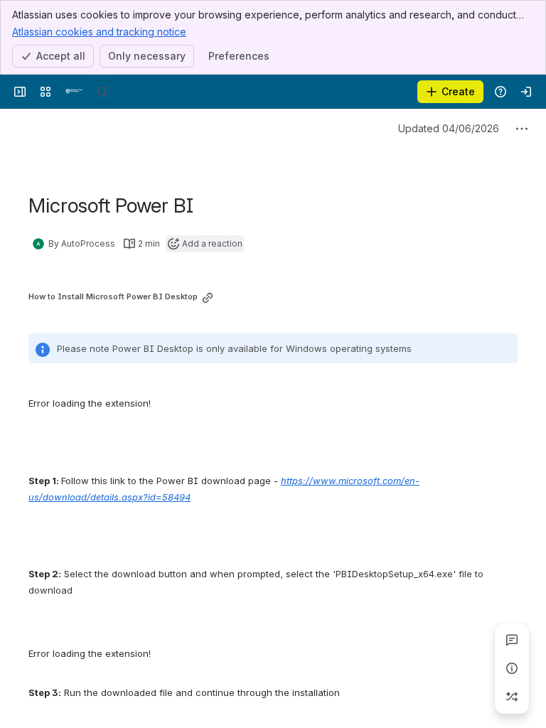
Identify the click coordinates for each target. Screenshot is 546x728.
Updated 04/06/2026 (448, 128)
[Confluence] (74, 91)
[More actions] (521, 128)
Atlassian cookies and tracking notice (99, 32)
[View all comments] (511, 639)
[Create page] (511, 696)
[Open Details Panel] (511, 668)
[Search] (102, 91)
